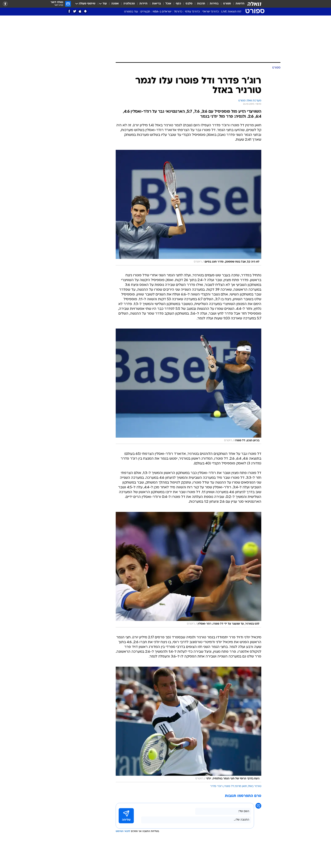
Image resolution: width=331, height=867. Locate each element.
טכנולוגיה (129, 3)
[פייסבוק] (69, 11)
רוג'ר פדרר (216, 786)
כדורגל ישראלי (210, 12)
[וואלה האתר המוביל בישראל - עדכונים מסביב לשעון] (254, 4)
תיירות (143, 3)
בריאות (156, 3)
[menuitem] (237, 4)
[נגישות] (5, 4)
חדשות (240, 3)
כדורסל (178, 12)
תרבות (201, 3)
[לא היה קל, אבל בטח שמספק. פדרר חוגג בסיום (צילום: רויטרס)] (188, 207)
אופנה (115, 3)
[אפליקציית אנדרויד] (85, 11)
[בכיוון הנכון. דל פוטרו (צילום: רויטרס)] (188, 386)
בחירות (214, 3)
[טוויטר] (74, 11)
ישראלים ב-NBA (162, 12)
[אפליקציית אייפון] (80, 11)
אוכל (168, 3)
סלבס (189, 3)
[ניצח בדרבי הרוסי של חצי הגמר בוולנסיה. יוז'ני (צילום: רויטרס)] (188, 724)
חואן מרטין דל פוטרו (235, 786)
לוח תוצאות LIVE (231, 12)
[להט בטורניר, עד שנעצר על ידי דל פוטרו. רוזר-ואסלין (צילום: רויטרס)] (188, 569)
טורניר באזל (254, 786)
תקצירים (145, 12)
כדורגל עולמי (192, 12)
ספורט (227, 3)
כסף (178, 3)
